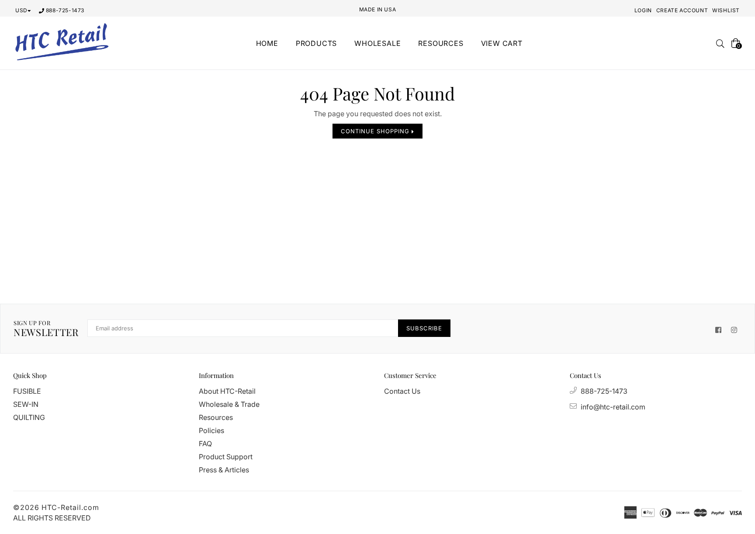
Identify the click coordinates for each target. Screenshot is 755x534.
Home (267, 43)
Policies (211, 430)
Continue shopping (376, 131)
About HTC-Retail (227, 391)
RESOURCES (440, 43)
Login (643, 10)
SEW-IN (25, 404)
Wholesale (377, 43)
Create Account (682, 10)
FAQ (205, 443)
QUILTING (29, 417)
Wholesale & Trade (229, 404)
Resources (216, 417)
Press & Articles (224, 469)
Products (316, 43)
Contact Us (402, 391)
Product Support (226, 456)
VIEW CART (502, 43)
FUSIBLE (27, 391)
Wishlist (726, 10)
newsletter (46, 328)
